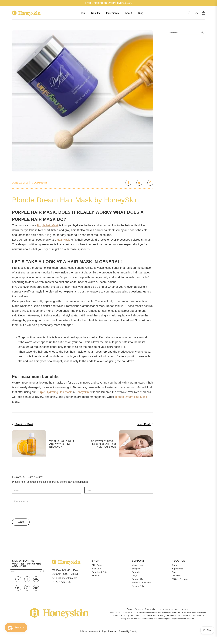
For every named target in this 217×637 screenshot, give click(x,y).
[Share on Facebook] (128, 183)
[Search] (202, 32)
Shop (82, 13)
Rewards (176, 575)
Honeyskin (82, 392)
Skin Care (97, 565)
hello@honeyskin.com (64, 578)
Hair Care (97, 568)
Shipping (136, 568)
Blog (140, 13)
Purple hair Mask (47, 225)
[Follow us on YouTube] (36, 588)
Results (95, 13)
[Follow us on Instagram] (18, 579)
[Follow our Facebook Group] (36, 579)
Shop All (96, 575)
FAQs (134, 575)
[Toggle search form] (189, 13)
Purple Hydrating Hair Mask (54, 392)
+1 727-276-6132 (61, 582)
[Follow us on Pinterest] (27, 588)
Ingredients (112, 13)
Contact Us (137, 579)
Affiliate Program (180, 579)
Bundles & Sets (99, 572)
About (128, 13)
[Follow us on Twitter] (18, 588)
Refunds (136, 572)
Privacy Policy (139, 586)
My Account (137, 565)
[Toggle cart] (203, 13)
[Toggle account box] (196, 13)
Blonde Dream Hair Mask (131, 396)
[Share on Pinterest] (150, 183)
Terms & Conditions (141, 582)
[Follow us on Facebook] (27, 579)
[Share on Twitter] (139, 183)
